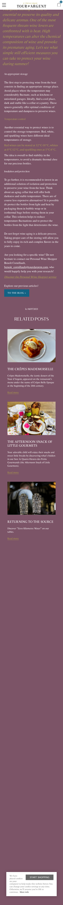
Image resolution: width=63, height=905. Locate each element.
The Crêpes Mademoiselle (30, 369)
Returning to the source (30, 522)
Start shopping (39, 877)
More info (24, 892)
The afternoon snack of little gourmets (29, 443)
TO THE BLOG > (17, 293)
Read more (13, 392)
